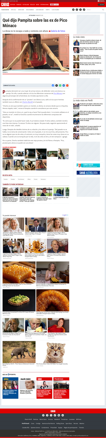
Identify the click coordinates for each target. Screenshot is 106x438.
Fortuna (50, 419)
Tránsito (81, 427)
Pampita (48, 9)
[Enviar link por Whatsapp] (60, 85)
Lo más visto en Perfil (83, 100)
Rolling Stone (60, 423)
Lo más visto (79, 37)
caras (44, 379)
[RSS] (59, 415)
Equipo (60, 427)
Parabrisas (64, 419)
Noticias (12, 4)
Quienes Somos (35, 427)
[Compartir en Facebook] (53, 85)
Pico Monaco (21, 179)
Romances (43, 179)
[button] (36, 54)
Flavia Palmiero (55, 9)
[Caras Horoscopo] (88, 174)
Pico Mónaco (58, 93)
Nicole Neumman (30, 9)
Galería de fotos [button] (58, 31)
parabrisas (61, 379)
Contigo (38, 423)
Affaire (29, 179)
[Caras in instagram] (73, 9)
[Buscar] (103, 9)
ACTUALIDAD (32, 15)
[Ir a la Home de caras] (5, 6)
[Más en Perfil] (12, 375)
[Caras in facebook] (77, 9)
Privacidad (54, 427)
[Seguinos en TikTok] (84, 9)
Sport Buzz (69, 423)
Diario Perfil (28, 419)
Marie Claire (43, 419)
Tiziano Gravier (5, 9)
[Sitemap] (63, 415)
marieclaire (27, 379)
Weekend (57, 419)
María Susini (21, 9)
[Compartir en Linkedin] (64, 85)
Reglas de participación (70, 427)
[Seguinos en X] (80, 9)
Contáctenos (45, 427)
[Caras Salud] (88, 167)
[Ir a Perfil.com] (101, 1)
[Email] (67, 85)
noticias (10, 379)
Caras (32, 423)
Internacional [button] (44, 4)
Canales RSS (25, 427)
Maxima (82, 423)
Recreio (76, 423)
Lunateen (72, 419)
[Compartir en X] (56, 85)
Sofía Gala (13, 9)
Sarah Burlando (40, 9)
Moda (37, 4)
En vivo (102, 4)
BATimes (78, 419)
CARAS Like (54, 4)
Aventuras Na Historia (48, 423)
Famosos (18, 4)
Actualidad (26, 4)
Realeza (32, 4)
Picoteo (35, 179)
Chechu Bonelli (27, 102)
